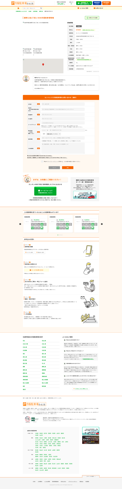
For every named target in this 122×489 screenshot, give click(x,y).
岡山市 (36, 465)
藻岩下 (24, 389)
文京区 (36, 447)
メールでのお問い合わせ (37, 270)
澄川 (24, 353)
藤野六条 (25, 373)
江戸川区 (50, 441)
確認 (68, 167)
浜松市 (41, 456)
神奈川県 (54, 438)
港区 (41, 447)
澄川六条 (25, 363)
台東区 (36, 445)
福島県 (62, 433)
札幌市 (36, 435)
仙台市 (41, 435)
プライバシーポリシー (52, 161)
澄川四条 (25, 360)
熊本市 (36, 470)
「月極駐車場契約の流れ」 (88, 359)
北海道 (30, 11)
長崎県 (45, 468)
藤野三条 (41, 11)
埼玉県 (41, 438)
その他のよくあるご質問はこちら (81, 388)
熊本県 (49, 468)
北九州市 (42, 470)
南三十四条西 (45, 379)
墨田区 (53, 443)
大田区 (54, 441)
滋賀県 (36, 459)
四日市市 (55, 456)
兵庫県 (49, 459)
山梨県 (53, 450)
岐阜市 (50, 456)
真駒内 (43, 373)
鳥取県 (36, 463)
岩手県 (45, 433)
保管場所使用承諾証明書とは (84, 59)
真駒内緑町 (25, 379)
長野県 (58, 450)
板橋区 (45, 441)
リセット (54, 167)
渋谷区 (41, 443)
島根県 (41, 463)
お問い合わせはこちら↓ (88, 30)
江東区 (66, 441)
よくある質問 (47, 481)
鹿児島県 (54, 468)
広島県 (49, 463)
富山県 (41, 450)
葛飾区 (59, 441)
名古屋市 (46, 456)
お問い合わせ (63, 481)
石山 (24, 340)
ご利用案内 (40, 481)
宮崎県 (63, 468)
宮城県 (49, 433)
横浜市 (51, 439)
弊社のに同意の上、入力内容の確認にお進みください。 (62, 161)
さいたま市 (38, 439)
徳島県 (66, 463)
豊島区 (50, 445)
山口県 (58, 463)
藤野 (24, 366)
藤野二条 (44, 366)
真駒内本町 (44, 376)
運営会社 (81, 481)
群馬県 (36, 438)
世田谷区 (59, 443)
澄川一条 (44, 353)
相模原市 (56, 439)
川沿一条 (44, 343)
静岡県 (41, 454)
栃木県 (63, 438)
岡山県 (45, 463)
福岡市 (46, 470)
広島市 (41, 465)
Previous (20, 224)
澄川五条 (44, 360)
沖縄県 (67, 468)
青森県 (41, 433)
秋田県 (53, 433)
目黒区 (44, 447)
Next (102, 224)
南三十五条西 (26, 383)
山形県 (58, 433)
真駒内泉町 (25, 376)
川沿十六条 (25, 343)
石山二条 (44, 340)
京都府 (41, 459)
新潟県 (36, 450)
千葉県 (45, 438)
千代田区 (46, 445)
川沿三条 (44, 347)
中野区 (54, 445)
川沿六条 (44, 350)
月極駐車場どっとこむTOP (21, 11)
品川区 (36, 443)
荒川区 (41, 441)
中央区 (41, 445)
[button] (43, 64)
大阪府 (45, 459)
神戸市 (36, 461)
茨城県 (59, 438)
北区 (63, 441)
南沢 (24, 386)
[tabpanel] (61, 224)
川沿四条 (25, 350)
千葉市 (43, 439)
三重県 (49, 454)
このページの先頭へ (90, 476)
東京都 (49, 438)
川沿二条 (25, 347)
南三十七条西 (45, 383)
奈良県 (53, 459)
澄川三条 (44, 357)
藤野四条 (44, 370)
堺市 (45, 461)
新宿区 (45, 443)
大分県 (59, 468)
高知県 (70, 463)
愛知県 (45, 454)
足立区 (36, 441)
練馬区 (59, 445)
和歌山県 (59, 459)
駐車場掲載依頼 (55, 481)
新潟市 (36, 452)
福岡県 (36, 468)
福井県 (49, 450)
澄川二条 (25, 357)
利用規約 (87, 481)
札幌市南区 (35, 11)
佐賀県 (41, 468)
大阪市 (48, 461)
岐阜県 (36, 454)
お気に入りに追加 (93, 17)
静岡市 (36, 456)
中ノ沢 (43, 363)
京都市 (41, 461)
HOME (34, 481)
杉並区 (49, 443)
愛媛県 (62, 463)
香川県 (53, 463)
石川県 (45, 450)
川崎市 (47, 439)
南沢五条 (44, 386)
